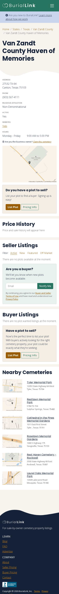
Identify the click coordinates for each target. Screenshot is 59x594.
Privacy (45, 591)
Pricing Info (30, 207)
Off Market (46, 253)
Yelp (4, 126)
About (5, 562)
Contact (6, 577)
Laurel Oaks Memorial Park (40, 474)
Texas (26, 29)
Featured (32, 253)
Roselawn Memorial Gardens (39, 437)
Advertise (7, 551)
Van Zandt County (43, 29)
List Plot (13, 207)
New (22, 253)
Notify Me (45, 286)
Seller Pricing (9, 567)
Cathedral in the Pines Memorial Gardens (40, 419)
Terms (37, 591)
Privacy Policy (12, 299)
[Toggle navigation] (52, 6)
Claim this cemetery (42, 141)
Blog (4, 541)
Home (5, 29)
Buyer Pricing (9, 572)
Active (13, 253)
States (16, 29)
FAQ (4, 546)
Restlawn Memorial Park (39, 401)
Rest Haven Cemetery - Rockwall (41, 456)
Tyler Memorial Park (39, 382)
